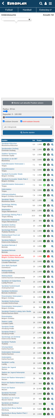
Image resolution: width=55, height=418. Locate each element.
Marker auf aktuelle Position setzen (28, 103)
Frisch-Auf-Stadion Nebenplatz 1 (13, 383)
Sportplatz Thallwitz (9, 342)
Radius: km (9, 109)
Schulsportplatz (7, 347)
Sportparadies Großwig (10, 149)
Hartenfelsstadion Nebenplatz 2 (13, 184)
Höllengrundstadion (9, 194)
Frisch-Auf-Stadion (8, 388)
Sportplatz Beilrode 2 (9, 245)
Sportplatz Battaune (9, 240)
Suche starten (28, 132)
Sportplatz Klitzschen (9, 143)
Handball (27, 10)
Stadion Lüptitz (7, 322)
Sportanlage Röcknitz (9, 230)
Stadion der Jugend (9, 367)
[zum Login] (3, 3)
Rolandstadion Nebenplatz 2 (12, 306)
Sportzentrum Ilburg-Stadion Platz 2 (14, 413)
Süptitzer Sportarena (9, 154)
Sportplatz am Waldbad (10, 403)
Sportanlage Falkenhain (10, 260)
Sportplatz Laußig (8, 362)
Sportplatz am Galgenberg (11, 281)
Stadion (4, 140)
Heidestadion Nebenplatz (11, 352)
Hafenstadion (6, 189)
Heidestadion (6, 357)
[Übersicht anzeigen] (53, 140)
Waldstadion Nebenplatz (10, 220)
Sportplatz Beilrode (8, 250)
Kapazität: (12, 114)
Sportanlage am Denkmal (11, 337)
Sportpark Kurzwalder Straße (12, 174)
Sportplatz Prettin (8, 327)
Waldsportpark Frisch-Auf (11, 235)
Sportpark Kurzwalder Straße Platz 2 (15, 179)
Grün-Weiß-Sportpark (9, 266)
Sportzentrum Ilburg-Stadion (12, 408)
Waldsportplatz (7, 271)
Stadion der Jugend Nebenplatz (13, 372)
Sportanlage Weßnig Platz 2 (12, 215)
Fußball (9, 10)
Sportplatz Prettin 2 (8, 332)
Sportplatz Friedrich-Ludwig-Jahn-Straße (16, 311)
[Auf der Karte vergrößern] (52, 144)
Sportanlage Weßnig (9, 205)
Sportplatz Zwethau (9, 225)
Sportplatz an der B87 (9, 159)
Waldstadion (6, 210)
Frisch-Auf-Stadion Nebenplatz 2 (13, 378)
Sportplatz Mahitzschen (10, 255)
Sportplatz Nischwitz (9, 393)
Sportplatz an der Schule (10, 398)
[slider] (4, 117)
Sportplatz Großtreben (10, 291)
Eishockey (44, 10)
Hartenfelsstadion (8, 169)
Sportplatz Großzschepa (10, 301)
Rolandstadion (7, 316)
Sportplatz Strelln (8, 199)
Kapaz (39, 140)
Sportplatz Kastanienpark (11, 286)
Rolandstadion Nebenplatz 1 (12, 296)
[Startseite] (16, 5)
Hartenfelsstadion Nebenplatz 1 (13, 164)
